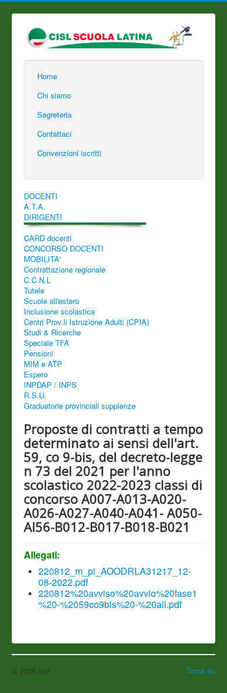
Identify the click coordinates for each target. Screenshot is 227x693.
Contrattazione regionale (64, 269)
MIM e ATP (43, 364)
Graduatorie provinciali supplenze (80, 406)
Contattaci (54, 133)
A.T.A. (34, 206)
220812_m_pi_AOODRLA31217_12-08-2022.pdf (114, 576)
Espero (36, 374)
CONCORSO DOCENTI (64, 248)
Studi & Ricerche (52, 332)
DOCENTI (41, 196)
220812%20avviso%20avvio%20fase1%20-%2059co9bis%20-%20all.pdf (117, 598)
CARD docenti (48, 238)
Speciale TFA (46, 343)
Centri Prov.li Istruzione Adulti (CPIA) (86, 322)
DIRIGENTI (43, 217)
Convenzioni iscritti (69, 152)
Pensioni (38, 353)
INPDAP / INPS (50, 385)
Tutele (34, 290)
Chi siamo (54, 95)
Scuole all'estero (51, 301)
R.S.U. (35, 395)
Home (47, 76)
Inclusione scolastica (59, 311)
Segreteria (54, 114)
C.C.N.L (37, 280)
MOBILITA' (42, 259)
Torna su (200, 670)
